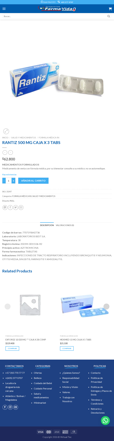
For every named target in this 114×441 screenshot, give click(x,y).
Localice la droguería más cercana (12, 387)
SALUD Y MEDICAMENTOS (23, 137)
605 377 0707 (67, 2)
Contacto (95, 372)
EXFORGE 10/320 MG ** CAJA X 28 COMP (25, 339)
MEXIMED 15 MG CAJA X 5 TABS (75, 339)
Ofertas (38, 372)
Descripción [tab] (47, 225)
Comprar (12, 348)
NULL (12, 201)
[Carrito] (110, 8)
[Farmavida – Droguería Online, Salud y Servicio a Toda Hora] (57, 9)
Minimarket (40, 402)
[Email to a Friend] (21, 207)
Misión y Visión (70, 387)
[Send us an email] (15, 407)
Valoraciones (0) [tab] (65, 225)
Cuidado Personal (43, 388)
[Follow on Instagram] (10, 407)
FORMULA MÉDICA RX (49, 137)
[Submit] (108, 16)
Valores (66, 392)
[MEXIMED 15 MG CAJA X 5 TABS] (84, 304)
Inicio (5, 137)
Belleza (37, 377)
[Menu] (4, 8)
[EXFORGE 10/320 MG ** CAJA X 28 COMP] (29, 304)
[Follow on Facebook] (5, 407)
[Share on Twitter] (15, 207)
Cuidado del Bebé (43, 383)
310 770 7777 (49, 2)
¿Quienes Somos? (71, 372)
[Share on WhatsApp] (5, 207)
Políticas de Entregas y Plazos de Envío (101, 391)
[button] (105, 420)
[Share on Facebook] (10, 207)
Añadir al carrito (33, 180)
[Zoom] (6, 131)
